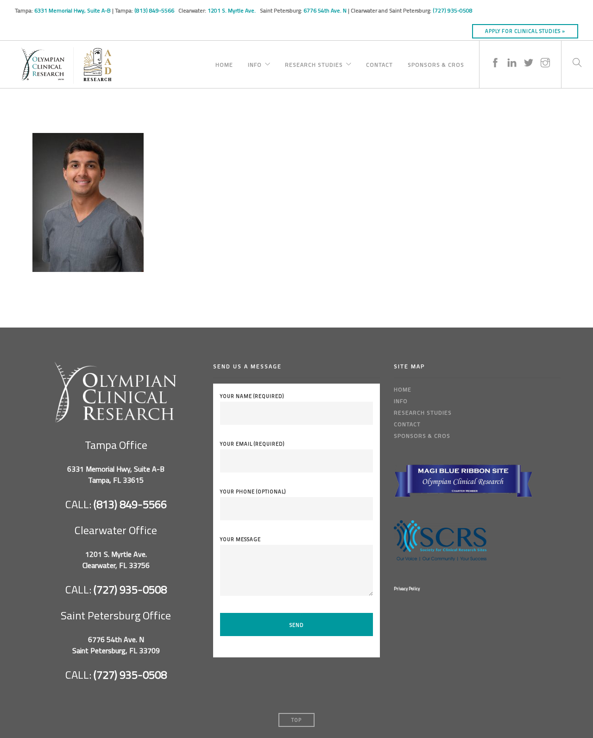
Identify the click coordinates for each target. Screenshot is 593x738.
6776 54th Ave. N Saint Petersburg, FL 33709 (116, 645)
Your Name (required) (252, 396)
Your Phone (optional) (253, 491)
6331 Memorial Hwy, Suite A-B (72, 10)
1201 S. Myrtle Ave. (232, 10)
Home (224, 63)
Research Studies (314, 63)
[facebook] (495, 53)
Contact (379, 63)
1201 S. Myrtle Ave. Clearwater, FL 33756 (116, 560)
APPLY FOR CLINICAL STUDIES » (525, 31)
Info (255, 63)
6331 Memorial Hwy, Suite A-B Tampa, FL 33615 (115, 474)
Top (296, 720)
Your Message (240, 539)
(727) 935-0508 (453, 10)
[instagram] (545, 53)
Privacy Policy (407, 589)
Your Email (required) (252, 444)
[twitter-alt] (528, 53)
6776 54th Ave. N (325, 10)
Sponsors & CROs (436, 63)
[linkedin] (512, 53)
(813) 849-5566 (155, 10)
